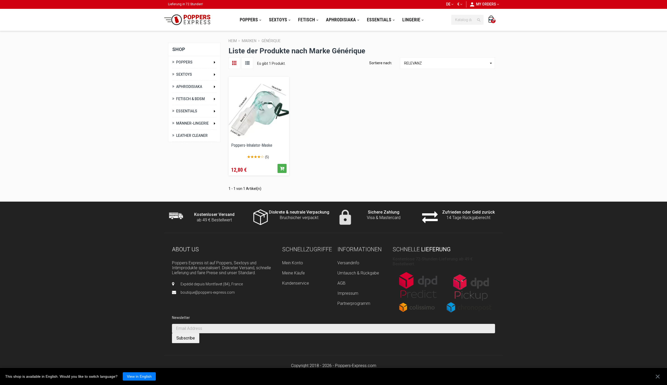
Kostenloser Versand (214, 214)
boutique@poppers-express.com (208, 292)
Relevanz (448, 63)
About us (185, 249)
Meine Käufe (293, 273)
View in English (139, 376)
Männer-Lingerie (192, 123)
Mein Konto (292, 262)
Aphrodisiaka (189, 87)
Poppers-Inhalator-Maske (251, 145)
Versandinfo (348, 262)
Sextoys (184, 74)
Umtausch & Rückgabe (358, 273)
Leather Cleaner (192, 135)
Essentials (186, 111)
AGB (341, 283)
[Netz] (234, 63)
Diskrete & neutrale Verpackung (299, 212)
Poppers (184, 62)
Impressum (347, 293)
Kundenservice (295, 283)
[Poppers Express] (189, 20)
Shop (178, 49)
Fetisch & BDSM (190, 99)
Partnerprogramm (353, 303)
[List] (247, 63)
